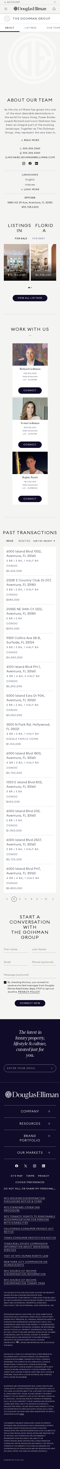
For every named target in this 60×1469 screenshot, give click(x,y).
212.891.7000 (45, 1314)
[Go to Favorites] (55, 2)
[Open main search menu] (54, 8)
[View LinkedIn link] (43, 1166)
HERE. (22, 1414)
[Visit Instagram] (24, 164)
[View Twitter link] (26, 1166)
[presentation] (30, 266)
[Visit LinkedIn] (36, 164)
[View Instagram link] (34, 1166)
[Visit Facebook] (30, 164)
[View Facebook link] (17, 1166)
